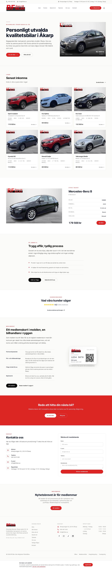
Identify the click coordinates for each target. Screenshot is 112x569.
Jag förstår (88, 564)
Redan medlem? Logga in (26, 385)
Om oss (68, 8)
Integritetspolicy (93, 554)
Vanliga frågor (35, 542)
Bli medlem (11, 385)
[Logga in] (104, 8)
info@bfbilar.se (23, 1)
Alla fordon (34, 529)
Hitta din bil (96, 8)
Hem (39, 8)
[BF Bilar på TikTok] (68, 536)
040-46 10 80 (11, 1)
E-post (62, 448)
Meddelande (64, 463)
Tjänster (60, 8)
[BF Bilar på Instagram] (64, 536)
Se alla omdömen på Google (55, 310)
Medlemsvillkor (83, 554)
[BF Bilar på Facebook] (59, 536)
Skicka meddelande (82, 471)
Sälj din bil (53, 8)
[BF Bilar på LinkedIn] (73, 536)
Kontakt (74, 8)
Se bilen (101, 223)
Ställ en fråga (35, 280)
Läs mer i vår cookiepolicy (39, 566)
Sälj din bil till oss (50, 280)
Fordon (45, 8)
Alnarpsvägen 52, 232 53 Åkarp (68, 526)
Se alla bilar (11, 54)
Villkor (75, 554)
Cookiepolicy (102, 554)
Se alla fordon (100, 82)
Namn (62, 441)
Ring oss (62, 415)
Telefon (63, 455)
